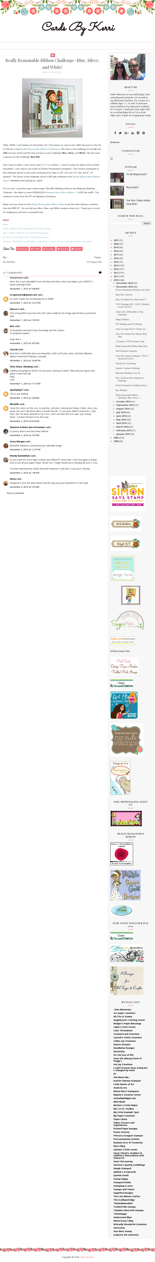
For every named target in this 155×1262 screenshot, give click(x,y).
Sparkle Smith (121, 1175)
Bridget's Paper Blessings (127, 1023)
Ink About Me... (122, 1077)
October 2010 (123, 401)
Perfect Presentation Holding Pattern (131, 385)
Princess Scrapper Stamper (128, 1135)
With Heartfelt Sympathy (126, 351)
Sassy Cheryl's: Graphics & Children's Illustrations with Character (129, 1155)
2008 (116, 441)
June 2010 (121, 415)
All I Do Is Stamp (123, 1016)
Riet (12, 326)
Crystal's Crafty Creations (128, 1037)
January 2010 (123, 434)
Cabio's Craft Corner (125, 1027)
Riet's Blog (119, 1146)
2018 (116, 251)
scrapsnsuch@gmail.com (23, 294)
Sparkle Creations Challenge (128, 368)
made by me (120, 1087)
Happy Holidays (122, 319)
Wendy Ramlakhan (20, 455)
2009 (116, 437)
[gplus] (127, 133)
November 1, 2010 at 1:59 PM (24, 320)
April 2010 (121, 423)
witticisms (119, 1227)
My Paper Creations (124, 1115)
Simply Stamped (122, 1168)
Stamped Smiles (122, 1182)
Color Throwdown (123, 1030)
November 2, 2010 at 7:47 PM (24, 435)
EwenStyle (119, 1051)
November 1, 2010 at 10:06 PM (25, 360)
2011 (116, 276)
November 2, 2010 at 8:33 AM (24, 421)
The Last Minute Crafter (127, 1196)
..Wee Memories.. (123, 1009)
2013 (116, 269)
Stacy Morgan (17, 441)
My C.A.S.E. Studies (124, 1108)
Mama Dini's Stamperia (126, 1091)
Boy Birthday (121, 390)
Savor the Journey (123, 1161)
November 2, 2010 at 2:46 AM (24, 397)
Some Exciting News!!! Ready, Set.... (132, 329)
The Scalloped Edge (124, 1199)
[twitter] (120, 133)
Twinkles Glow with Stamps (129, 1210)
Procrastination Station (126, 1139)
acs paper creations (124, 1013)
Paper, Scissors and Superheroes (124, 1124)
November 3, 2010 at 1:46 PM (24, 472)
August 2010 (123, 408)
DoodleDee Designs (124, 1047)
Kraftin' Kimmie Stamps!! (127, 1080)
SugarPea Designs (123, 1192)
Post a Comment (15, 493)
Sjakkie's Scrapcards (125, 1171)
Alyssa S (14, 309)
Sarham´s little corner (125, 1149)
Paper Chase (120, 1119)
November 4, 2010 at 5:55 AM (24, 486)
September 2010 (125, 405)
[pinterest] (143, 133)
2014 (116, 265)
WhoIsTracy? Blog (123, 1220)
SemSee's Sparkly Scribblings (129, 1164)
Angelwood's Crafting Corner (129, 1020)
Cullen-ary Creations (125, 1040)
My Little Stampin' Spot (126, 1112)
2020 (116, 243)
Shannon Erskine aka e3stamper (27, 427)
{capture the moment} (126, 1234)
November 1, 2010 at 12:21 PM (25, 302)
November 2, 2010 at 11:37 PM (25, 449)
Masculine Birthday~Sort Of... (129, 373)
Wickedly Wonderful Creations (130, 1224)
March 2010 (122, 426)
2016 (116, 258)
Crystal (14, 349)
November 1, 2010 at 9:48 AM (24, 288)
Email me (114, 142)
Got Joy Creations (123, 1064)
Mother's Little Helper (126, 1105)
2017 (116, 254)
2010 (116, 280)
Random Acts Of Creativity (128, 1142)
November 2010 (125, 286)
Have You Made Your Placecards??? (131, 299)
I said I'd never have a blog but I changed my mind (131, 1069)
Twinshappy (120, 1213)
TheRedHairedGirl (123, 1203)
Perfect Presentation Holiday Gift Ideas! (133, 290)
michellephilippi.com (125, 1098)
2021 (116, 240)
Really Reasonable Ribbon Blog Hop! (132, 346)
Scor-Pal (35, 157)
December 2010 (125, 283)
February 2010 (124, 430)
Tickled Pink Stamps (125, 1206)
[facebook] (115, 133)
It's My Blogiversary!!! (136, 174)
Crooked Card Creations (126, 1034)
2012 (116, 272)
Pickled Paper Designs (126, 1128)
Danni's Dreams (122, 1044)
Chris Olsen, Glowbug (21, 366)
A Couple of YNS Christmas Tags (130, 341)
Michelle (14, 404)
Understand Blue (123, 1217)
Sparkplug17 (16, 389)
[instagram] (138, 133)
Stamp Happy (121, 1178)
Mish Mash (119, 1101)
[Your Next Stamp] (111, 158)
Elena (13, 478)
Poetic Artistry (122, 1132)
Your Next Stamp (123, 1231)
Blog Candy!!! (132, 187)
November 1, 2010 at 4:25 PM (24, 343)
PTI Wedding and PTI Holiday (129, 324)
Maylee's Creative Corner (127, 1094)
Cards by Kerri (77, 27)
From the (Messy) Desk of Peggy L (128, 1059)
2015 (116, 261)
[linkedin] (132, 133)
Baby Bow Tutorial (124, 295)
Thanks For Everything (126, 363)
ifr (115, 1073)
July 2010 (121, 412)
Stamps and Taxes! (124, 1189)
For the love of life (124, 1054)
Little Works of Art (124, 1084)
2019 (116, 247)
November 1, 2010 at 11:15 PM (25, 383)
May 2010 (121, 419)
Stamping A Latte (123, 1185)
